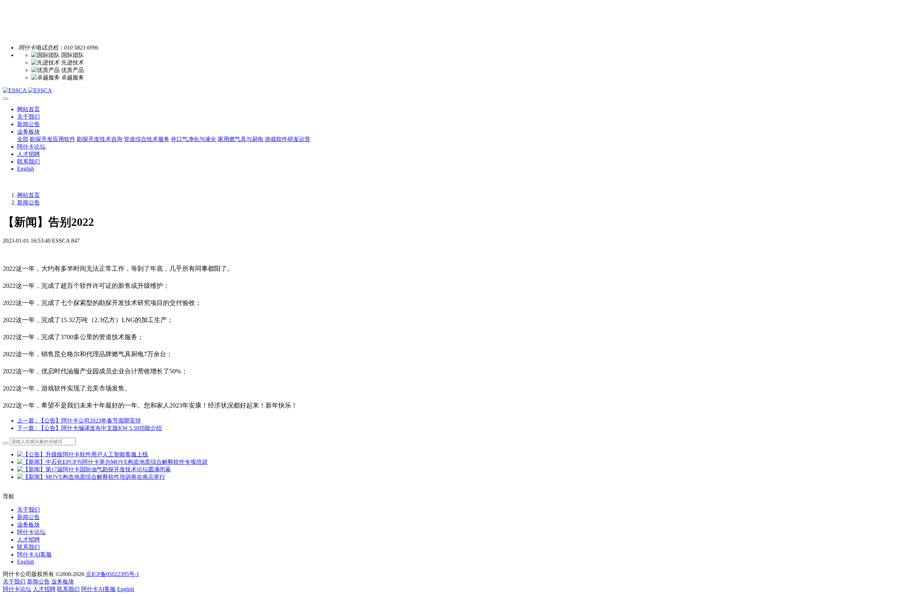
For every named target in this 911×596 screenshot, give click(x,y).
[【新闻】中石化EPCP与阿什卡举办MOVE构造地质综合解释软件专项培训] (112, 462)
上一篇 (79, 421)
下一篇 (89, 428)
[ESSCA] (455, 90)
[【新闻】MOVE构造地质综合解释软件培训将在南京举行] (91, 477)
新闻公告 (28, 202)
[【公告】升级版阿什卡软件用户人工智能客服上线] (82, 454)
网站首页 (28, 109)
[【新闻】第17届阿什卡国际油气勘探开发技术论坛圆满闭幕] (94, 469)
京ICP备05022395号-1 (112, 574)
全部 (22, 139)
